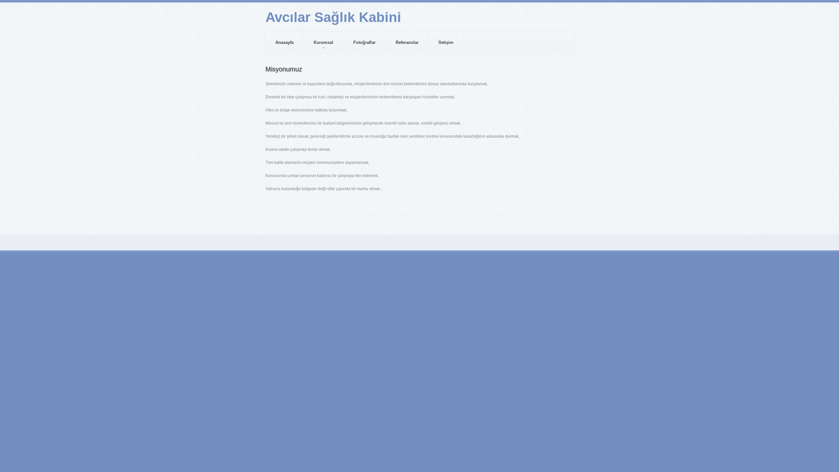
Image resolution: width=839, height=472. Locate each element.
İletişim (446, 42)
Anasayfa (284, 42)
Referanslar (407, 42)
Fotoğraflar (364, 42)
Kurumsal (318, 46)
